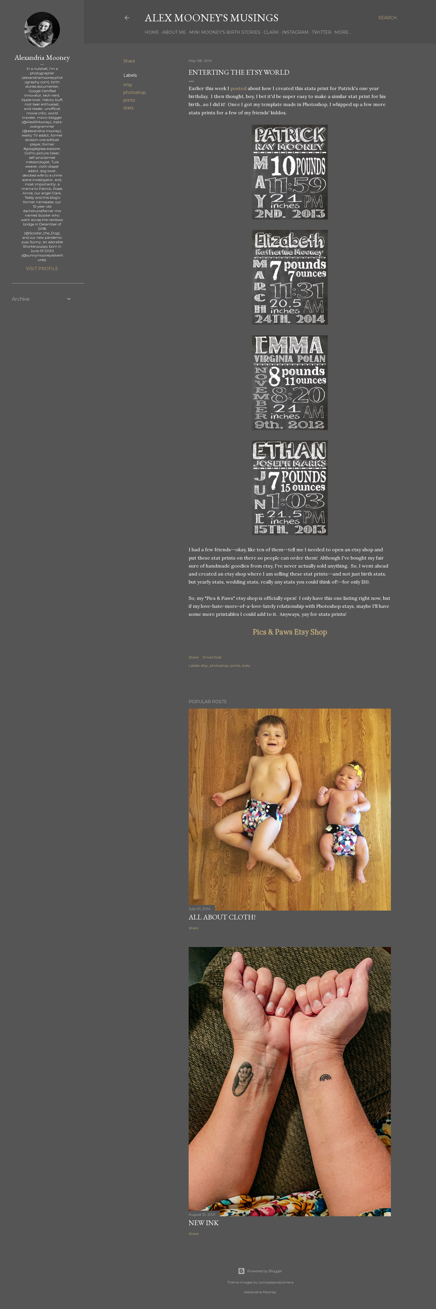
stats (128, 107)
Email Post (212, 657)
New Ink (204, 1222)
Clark (271, 32)
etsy (127, 84)
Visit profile (42, 268)
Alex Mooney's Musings (212, 18)
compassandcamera (276, 1282)
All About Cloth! (222, 917)
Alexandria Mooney (42, 57)
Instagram (295, 32)
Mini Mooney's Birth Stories (224, 32)
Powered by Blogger (264, 1271)
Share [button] (129, 61)
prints (129, 100)
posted (238, 88)
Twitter (321, 32)
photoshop (134, 92)
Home (152, 32)
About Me (174, 32)
